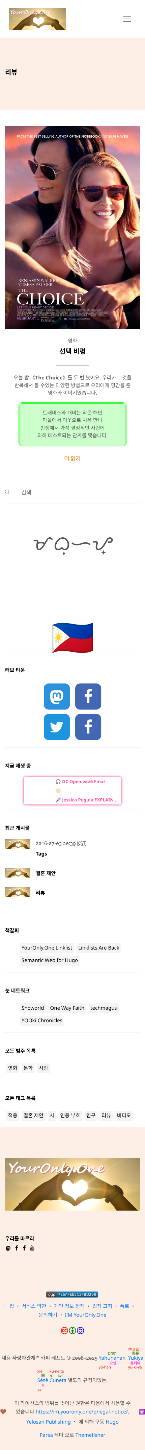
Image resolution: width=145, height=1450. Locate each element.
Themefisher (91, 1435)
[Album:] (86, 790)
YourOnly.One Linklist (47, 947)
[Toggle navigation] (127, 19)
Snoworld (33, 1008)
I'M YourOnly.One (86, 1315)
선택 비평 (72, 351)
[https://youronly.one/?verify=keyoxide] (72, 1294)
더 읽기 (72, 458)
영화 (13, 1068)
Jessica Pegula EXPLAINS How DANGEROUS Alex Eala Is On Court (90, 800)
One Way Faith (67, 1008)
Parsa (46, 1435)
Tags (41, 853)
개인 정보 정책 (69, 1306)
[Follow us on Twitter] (56, 727)
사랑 (43, 1068)
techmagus (103, 1008)
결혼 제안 (46, 873)
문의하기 (48, 1315)
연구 (91, 1115)
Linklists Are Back (98, 947)
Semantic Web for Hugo (50, 960)
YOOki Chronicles (42, 1020)
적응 (13, 1115)
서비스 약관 (34, 1306)
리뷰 (40, 893)
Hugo (112, 1422)
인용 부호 (70, 1115)
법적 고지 (102, 1306)
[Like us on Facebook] (88, 696)
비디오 (124, 1115)
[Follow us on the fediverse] (56, 696)
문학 (28, 1068)
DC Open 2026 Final (83, 781)
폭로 (124, 1306)
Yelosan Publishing (48, 1422)
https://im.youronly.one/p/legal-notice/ (82, 1411)
